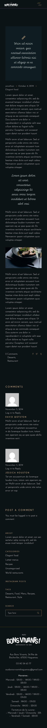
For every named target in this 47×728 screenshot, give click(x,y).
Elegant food (11, 90)
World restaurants (14, 573)
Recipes (9, 564)
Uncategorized (12, 568)
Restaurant (12, 361)
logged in (23, 516)
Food (17, 594)
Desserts (11, 357)
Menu (23, 594)
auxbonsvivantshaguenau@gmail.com (24, 670)
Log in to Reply (13, 413)
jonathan (10, 86)
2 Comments (11, 354)
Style (19, 597)
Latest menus (11, 560)
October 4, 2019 (26, 86)
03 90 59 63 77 (23, 664)
